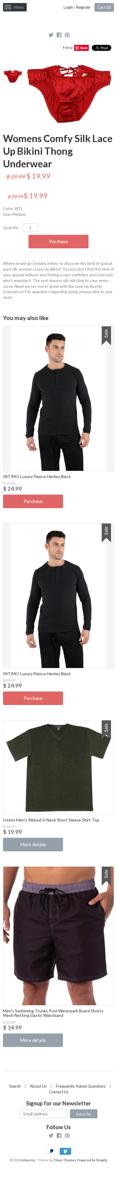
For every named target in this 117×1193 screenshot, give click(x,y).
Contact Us (58, 1091)
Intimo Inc (28, 1160)
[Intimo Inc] (58, 20)
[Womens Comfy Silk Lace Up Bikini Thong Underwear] (12, 76)
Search (15, 1086)
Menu (19, 7)
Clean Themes (64, 1160)
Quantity (11, 227)
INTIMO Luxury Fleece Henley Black (37, 476)
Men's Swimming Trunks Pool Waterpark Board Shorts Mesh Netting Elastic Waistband (53, 1013)
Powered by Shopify (92, 1160)
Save (84, 47)
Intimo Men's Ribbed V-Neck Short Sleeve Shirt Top (51, 819)
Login (68, 7)
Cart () (104, 7)
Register (83, 7)
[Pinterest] (67, 36)
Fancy (68, 47)
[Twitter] (51, 36)
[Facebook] (59, 36)
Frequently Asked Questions (81, 1086)
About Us (38, 1086)
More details (33, 844)
